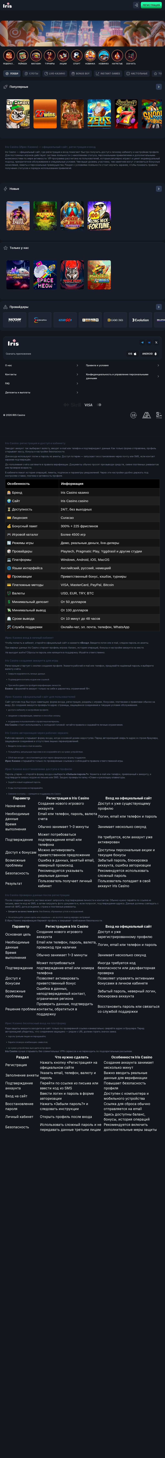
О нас (8, 365)
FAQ (7, 383)
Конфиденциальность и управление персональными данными (117, 376)
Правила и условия (97, 365)
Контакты (10, 374)
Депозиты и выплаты (17, 392)
